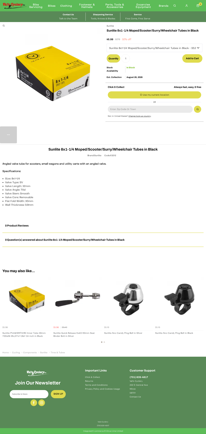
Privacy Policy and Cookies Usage (102, 389)
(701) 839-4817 (139, 377)
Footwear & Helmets (87, 5)
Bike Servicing (36, 5)
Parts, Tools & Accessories (114, 5)
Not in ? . (129, 116)
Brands (163, 6)
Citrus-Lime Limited (114, 431)
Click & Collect (92, 377)
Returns (89, 381)
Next (201, 310)
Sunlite (110, 26)
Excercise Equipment (143, 5)
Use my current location (155, 94)
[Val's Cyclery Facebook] (33, 402)
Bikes (51, 6)
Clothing (66, 6)
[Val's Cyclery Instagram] (41, 402)
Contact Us (135, 396)
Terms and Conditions (96, 385)
